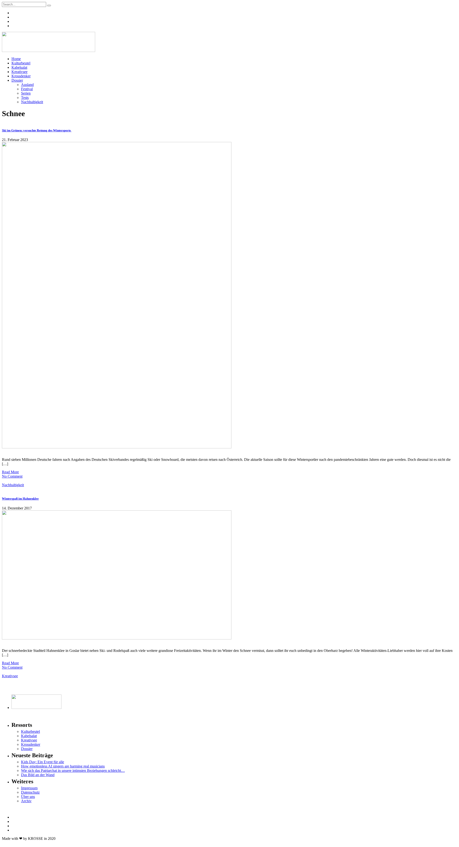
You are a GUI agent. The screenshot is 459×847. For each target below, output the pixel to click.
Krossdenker (21, 76)
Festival (27, 89)
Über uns (28, 797)
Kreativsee (19, 72)
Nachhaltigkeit (32, 102)
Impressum (29, 788)
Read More (10, 472)
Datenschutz (30, 792)
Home (16, 59)
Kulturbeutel (20, 63)
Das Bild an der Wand (38, 775)
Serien (26, 93)
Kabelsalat (19, 67)
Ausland (27, 85)
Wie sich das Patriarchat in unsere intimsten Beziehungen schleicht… (73, 770)
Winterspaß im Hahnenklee (20, 498)
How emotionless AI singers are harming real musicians (63, 766)
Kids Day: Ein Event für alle (42, 762)
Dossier (17, 80)
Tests (25, 98)
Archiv (26, 801)
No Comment (12, 476)
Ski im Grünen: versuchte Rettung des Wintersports (36, 130)
